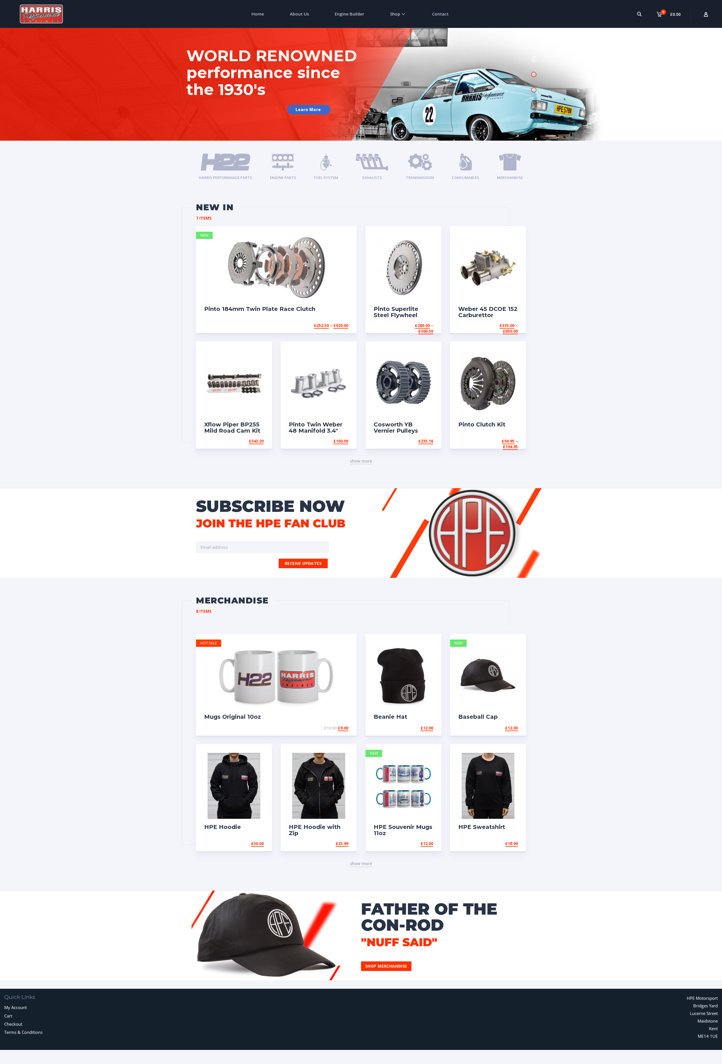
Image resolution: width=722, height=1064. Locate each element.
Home (258, 14)
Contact (440, 14)
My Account (15, 1007)
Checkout (13, 1024)
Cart (8, 1016)
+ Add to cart (332, 728)
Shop (395, 14)
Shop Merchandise (386, 966)
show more (361, 461)
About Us (299, 14)
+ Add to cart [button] (248, 441)
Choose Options (330, 325)
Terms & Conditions (23, 1032)
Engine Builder (349, 14)
